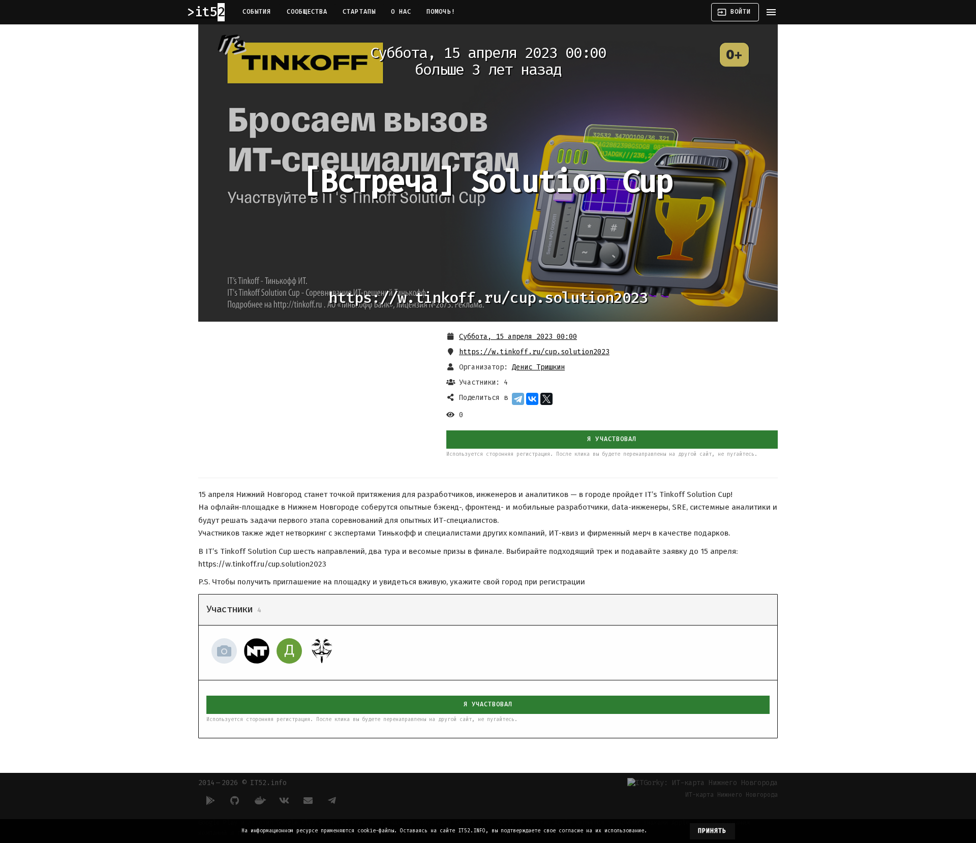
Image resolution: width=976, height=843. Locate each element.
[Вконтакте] (283, 800)
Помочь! (440, 11)
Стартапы (359, 11)
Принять (712, 830)
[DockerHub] (259, 800)
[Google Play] (210, 800)
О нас (401, 11)
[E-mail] (308, 800)
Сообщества (307, 11)
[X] (546, 399)
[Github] (235, 800)
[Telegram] (518, 399)
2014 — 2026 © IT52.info (242, 782)
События (256, 11)
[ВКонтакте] (532, 399)
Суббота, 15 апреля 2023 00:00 (518, 336)
